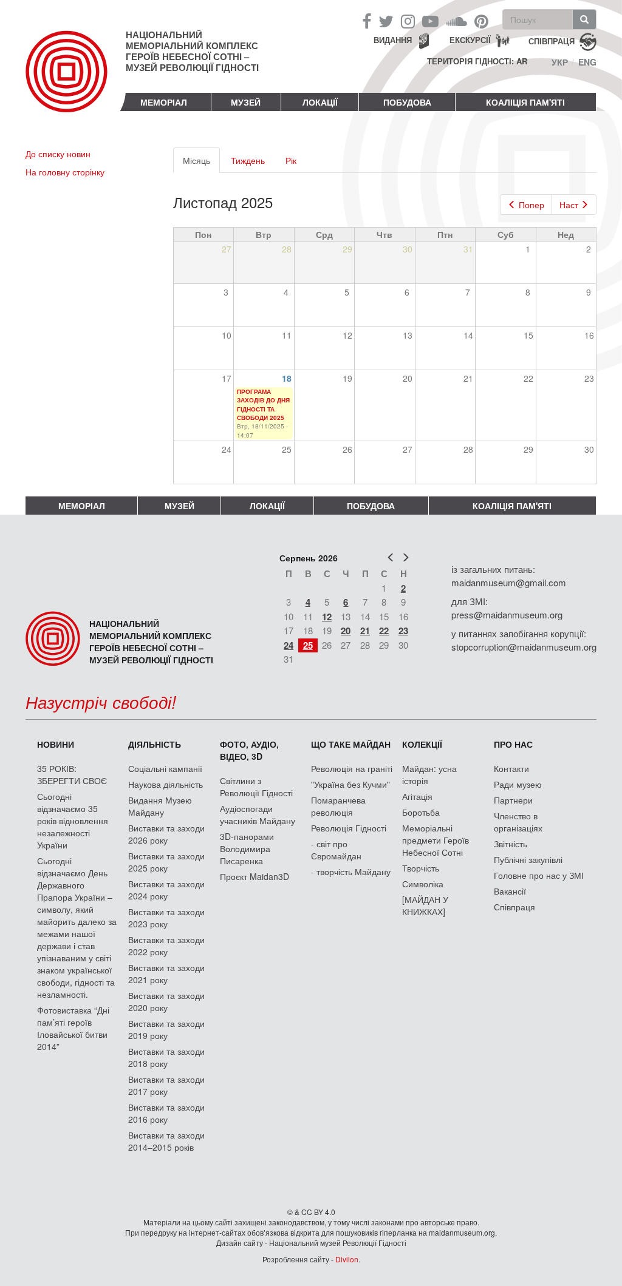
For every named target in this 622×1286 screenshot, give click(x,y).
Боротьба (421, 812)
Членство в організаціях (518, 822)
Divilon (346, 1259)
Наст (568, 204)
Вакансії (510, 891)
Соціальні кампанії (165, 768)
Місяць (201, 163)
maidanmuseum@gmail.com (508, 582)
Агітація (417, 796)
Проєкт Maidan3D (254, 876)
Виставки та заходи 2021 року (166, 973)
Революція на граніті (351, 768)
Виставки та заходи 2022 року (166, 945)
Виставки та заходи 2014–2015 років (166, 1141)
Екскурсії (470, 40)
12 (327, 616)
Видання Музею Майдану (160, 806)
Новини (55, 744)
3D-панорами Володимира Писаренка (247, 848)
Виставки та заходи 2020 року (166, 1001)
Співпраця (514, 907)
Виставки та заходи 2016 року (166, 1113)
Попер (531, 204)
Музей (246, 102)
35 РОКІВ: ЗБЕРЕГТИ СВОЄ (72, 774)
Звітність (510, 844)
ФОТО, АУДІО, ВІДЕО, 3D (249, 750)
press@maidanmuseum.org (506, 614)
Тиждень (248, 160)
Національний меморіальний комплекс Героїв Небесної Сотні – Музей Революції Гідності (192, 51)
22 (384, 630)
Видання (393, 40)
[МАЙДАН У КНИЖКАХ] (425, 905)
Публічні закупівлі (528, 859)
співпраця (551, 40)
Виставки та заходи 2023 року (166, 917)
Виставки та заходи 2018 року (166, 1057)
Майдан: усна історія (429, 774)
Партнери (513, 800)
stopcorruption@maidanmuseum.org (523, 646)
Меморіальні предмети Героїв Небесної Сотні (435, 840)
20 (345, 630)
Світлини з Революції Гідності (256, 786)
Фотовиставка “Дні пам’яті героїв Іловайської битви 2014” (73, 1028)
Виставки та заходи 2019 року (166, 1029)
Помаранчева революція (338, 806)
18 (287, 378)
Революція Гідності (348, 828)
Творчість (420, 868)
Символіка (422, 884)
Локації (320, 102)
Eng (587, 62)
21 (365, 630)
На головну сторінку (65, 172)
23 (403, 630)
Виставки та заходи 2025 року (166, 862)
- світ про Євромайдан (336, 850)
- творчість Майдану (351, 871)
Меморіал (163, 102)
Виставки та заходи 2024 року (166, 890)
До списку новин (58, 153)
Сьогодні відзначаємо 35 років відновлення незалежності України (72, 820)
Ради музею (518, 784)
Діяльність (154, 744)
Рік (290, 160)
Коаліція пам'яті (525, 102)
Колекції (422, 744)
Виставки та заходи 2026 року (166, 834)
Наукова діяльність (165, 784)
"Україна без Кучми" (350, 784)
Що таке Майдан (351, 744)
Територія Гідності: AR (477, 61)
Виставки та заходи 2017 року (166, 1085)
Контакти (511, 768)
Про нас (513, 744)
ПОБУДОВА (407, 102)
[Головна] (76, 81)
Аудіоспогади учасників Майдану (257, 814)
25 (308, 645)
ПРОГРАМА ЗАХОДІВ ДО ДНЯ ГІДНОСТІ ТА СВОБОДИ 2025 (263, 404)
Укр (560, 62)
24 (288, 645)
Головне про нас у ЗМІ (539, 875)
